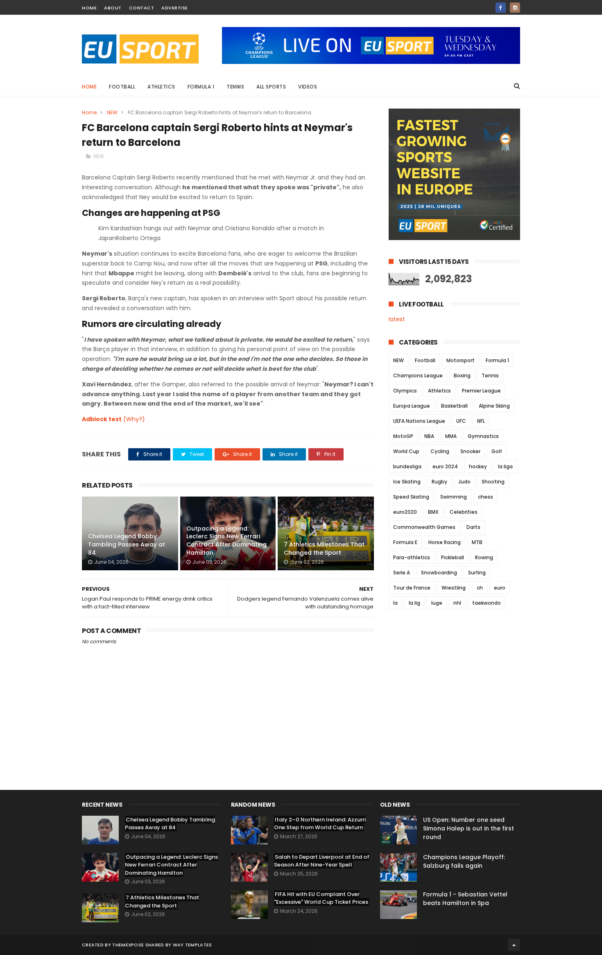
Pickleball (452, 557)
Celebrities (464, 511)
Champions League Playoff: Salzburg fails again (464, 861)
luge (436, 602)
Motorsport (460, 360)
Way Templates (192, 944)
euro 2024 (445, 466)
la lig (414, 602)
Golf (496, 451)
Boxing (462, 375)
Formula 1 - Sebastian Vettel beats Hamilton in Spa (465, 898)
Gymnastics (483, 436)
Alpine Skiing (494, 405)
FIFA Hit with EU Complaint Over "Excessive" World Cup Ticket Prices (321, 898)
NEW (112, 112)
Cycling (439, 451)
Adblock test (102, 419)
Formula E (405, 542)
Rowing (484, 557)
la (395, 602)
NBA (429, 436)
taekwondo (486, 602)
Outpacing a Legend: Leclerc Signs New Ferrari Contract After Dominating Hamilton (226, 540)
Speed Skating (411, 496)
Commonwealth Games (424, 527)
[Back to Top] (514, 945)
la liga (505, 466)
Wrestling (453, 587)
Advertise (174, 8)
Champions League (418, 375)
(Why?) (134, 419)
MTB (477, 542)
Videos (307, 86)
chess (485, 496)
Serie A (401, 572)
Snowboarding (439, 572)
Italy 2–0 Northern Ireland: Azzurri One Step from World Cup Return (320, 824)
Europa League (411, 405)
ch (480, 587)
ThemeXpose (128, 944)
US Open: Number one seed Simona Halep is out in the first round (468, 828)
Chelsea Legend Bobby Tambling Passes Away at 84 (126, 544)
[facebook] (501, 7)
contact (141, 8)
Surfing (477, 572)
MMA (451, 436)
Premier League (481, 390)
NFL (481, 420)
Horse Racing (444, 542)
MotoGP (403, 436)
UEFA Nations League (419, 420)
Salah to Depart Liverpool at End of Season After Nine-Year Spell (321, 861)
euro (499, 587)
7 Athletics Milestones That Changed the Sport (324, 548)
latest (397, 319)
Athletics (161, 86)
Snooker (470, 451)
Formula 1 (201, 86)
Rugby (439, 481)
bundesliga (407, 466)
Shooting (493, 481)
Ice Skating (407, 481)
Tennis (235, 86)
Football (122, 86)
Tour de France (411, 587)
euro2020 (405, 511)
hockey (478, 466)
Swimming (453, 496)
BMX (433, 511)
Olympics (405, 390)
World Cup (406, 451)
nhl (457, 602)
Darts (473, 527)
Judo (464, 481)
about (113, 8)
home (89, 8)
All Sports (271, 86)
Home (89, 86)
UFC (461, 420)
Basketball (454, 405)
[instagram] (515, 7)
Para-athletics (411, 557)
